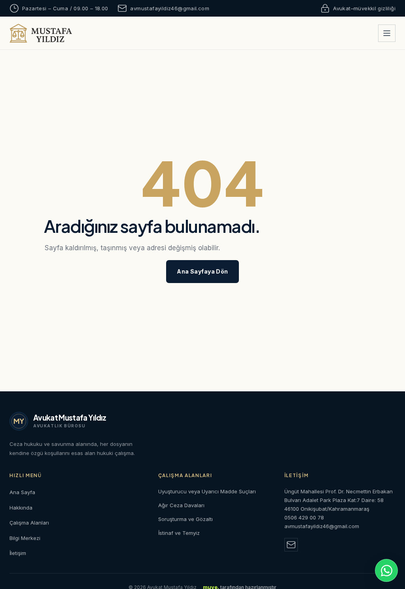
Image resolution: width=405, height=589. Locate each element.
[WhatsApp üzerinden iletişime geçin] (386, 570)
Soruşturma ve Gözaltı (185, 519)
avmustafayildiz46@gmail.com (169, 8)
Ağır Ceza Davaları (181, 505)
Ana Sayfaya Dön (202, 271)
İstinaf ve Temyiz (179, 533)
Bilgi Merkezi (24, 538)
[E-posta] (291, 544)
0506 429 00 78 (304, 517)
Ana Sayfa (22, 492)
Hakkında (20, 507)
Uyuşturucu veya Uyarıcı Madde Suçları (207, 491)
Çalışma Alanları (29, 522)
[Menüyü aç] (387, 33)
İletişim (17, 553)
